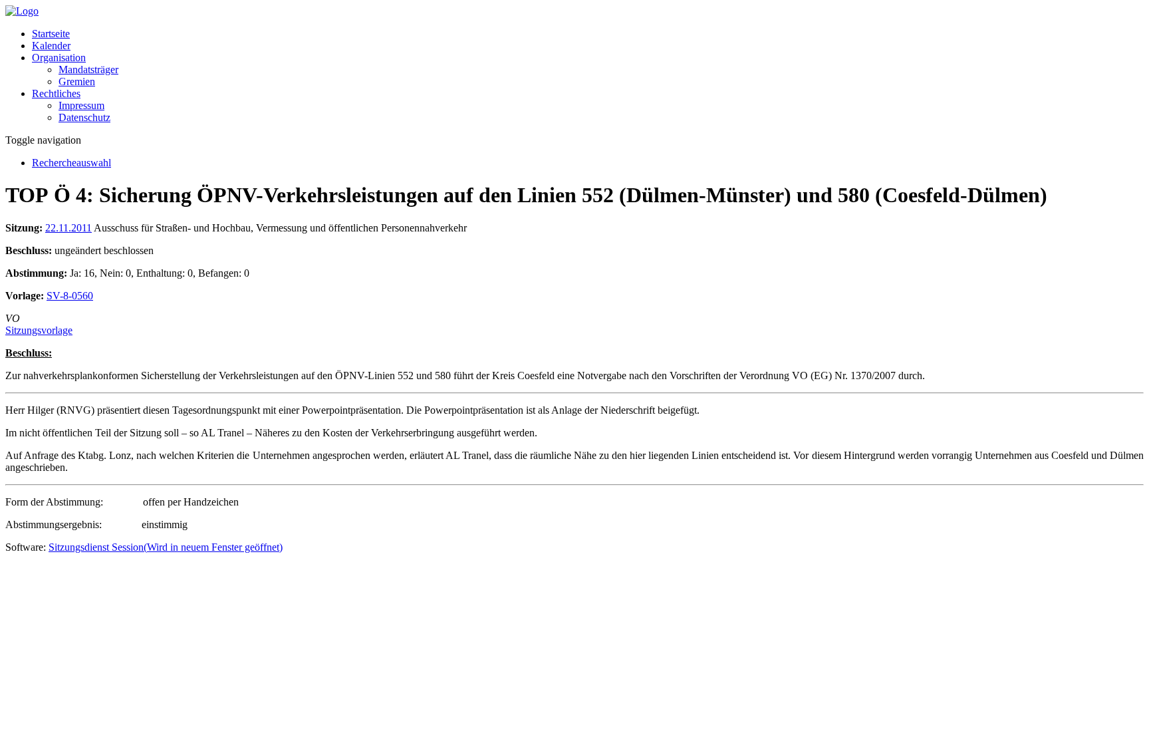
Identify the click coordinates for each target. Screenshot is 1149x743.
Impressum (81, 105)
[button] (59, 57)
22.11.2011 (68, 227)
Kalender (51, 45)
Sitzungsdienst (166, 547)
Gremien (77, 81)
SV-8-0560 (70, 295)
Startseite (51, 33)
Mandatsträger (88, 69)
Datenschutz (84, 117)
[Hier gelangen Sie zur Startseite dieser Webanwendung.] (22, 11)
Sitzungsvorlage (38, 330)
